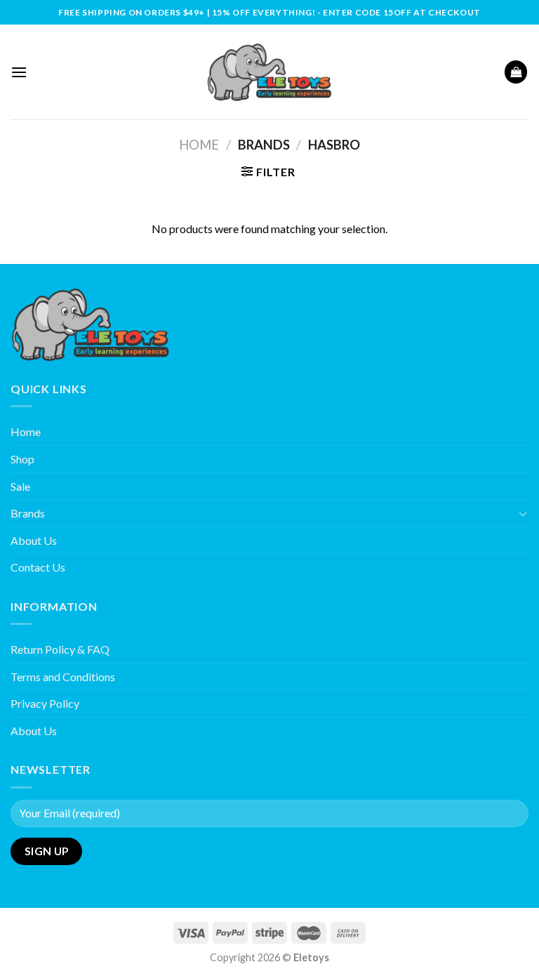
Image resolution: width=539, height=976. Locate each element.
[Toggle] (522, 513)
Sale (20, 486)
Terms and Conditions (63, 676)
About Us (34, 540)
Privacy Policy (45, 703)
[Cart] (516, 72)
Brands (28, 513)
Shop (22, 459)
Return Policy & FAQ (60, 649)
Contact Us (38, 567)
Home (199, 144)
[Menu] (19, 72)
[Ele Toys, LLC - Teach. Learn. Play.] (269, 72)
